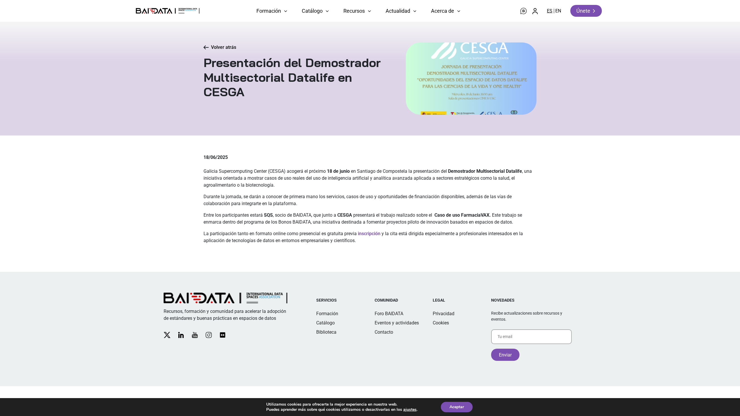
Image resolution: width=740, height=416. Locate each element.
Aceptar (456, 407)
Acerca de (442, 11)
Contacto (384, 332)
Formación (268, 11)
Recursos (354, 11)
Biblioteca (326, 332)
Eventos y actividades (397, 323)
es (549, 11)
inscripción (369, 233)
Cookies (441, 323)
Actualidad (398, 11)
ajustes (410, 409)
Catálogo (312, 11)
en (558, 11)
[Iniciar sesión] (535, 11)
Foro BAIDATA (389, 313)
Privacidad (443, 313)
